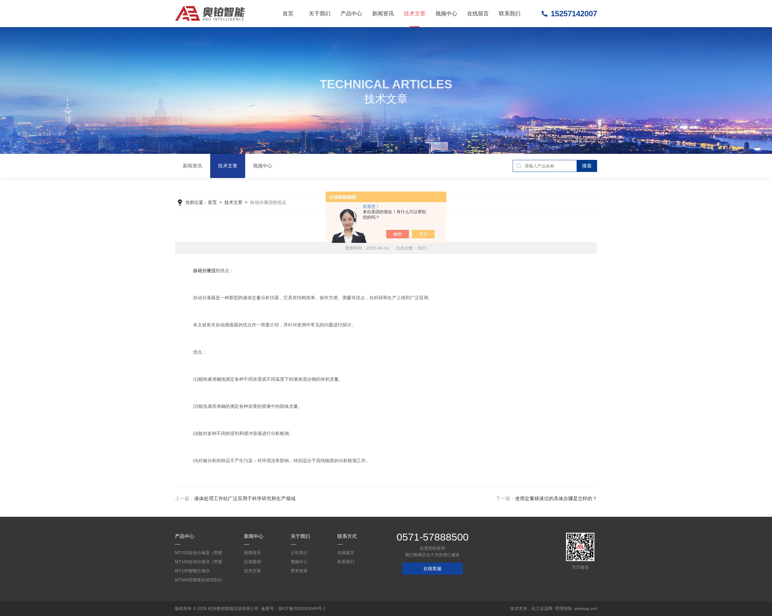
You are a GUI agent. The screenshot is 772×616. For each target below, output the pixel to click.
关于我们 (320, 14)
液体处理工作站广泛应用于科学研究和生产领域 (245, 498)
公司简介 (299, 552)
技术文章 (415, 14)
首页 (288, 14)
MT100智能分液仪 (192, 570)
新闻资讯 (383, 14)
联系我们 (509, 14)
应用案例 (252, 561)
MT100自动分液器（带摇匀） (198, 553)
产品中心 (351, 14)
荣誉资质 (299, 570)
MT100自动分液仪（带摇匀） (198, 562)
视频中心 (446, 14)
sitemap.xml (585, 608)
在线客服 (432, 568)
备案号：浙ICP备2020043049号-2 (293, 608)
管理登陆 (563, 608)
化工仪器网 (541, 608)
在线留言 (478, 14)
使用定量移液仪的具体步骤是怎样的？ (556, 498)
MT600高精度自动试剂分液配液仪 (198, 580)
